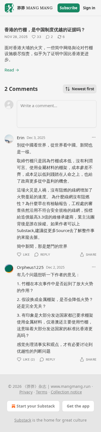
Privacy (26, 392)
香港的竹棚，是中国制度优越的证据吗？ (44, 29)
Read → (11, 70)
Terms (41, 392)
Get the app (78, 406)
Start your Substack (36, 406)
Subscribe (68, 7)
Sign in (89, 7)
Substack (22, 420)
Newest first (83, 88)
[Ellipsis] (93, 137)
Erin (20, 137)
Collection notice (66, 392)
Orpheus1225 (30, 267)
